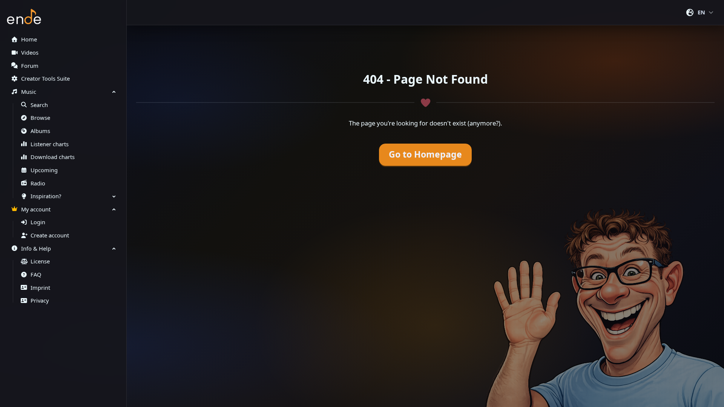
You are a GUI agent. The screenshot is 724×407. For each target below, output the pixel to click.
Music (28, 92)
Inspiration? (46, 196)
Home (29, 39)
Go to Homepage (425, 154)
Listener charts (50, 144)
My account (36, 209)
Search (39, 105)
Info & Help (36, 248)
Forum (29, 66)
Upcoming (44, 170)
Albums (40, 131)
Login (38, 222)
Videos (29, 52)
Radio (38, 183)
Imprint (40, 288)
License (40, 261)
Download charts (53, 157)
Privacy (40, 300)
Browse (40, 118)
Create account (50, 235)
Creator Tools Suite (45, 78)
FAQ (36, 274)
